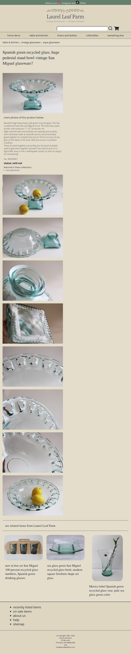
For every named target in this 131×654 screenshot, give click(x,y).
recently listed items (27, 607)
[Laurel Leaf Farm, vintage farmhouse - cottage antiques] (65, 15)
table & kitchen (11, 42)
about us (19, 615)
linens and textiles (67, 35)
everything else (115, 35)
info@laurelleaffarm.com (65, 647)
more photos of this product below (23, 117)
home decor (13, 35)
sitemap (18, 624)
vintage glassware (30, 42)
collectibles (92, 35)
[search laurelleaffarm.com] (111, 28)
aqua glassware (51, 42)
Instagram (66, 3)
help (16, 620)
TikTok (83, 3)
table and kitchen (39, 35)
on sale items (22, 611)
